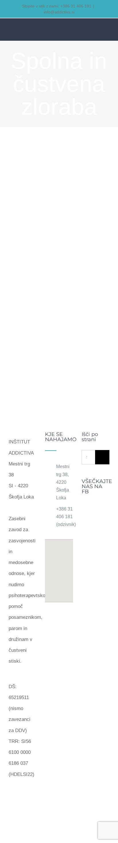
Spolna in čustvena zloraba (39, 246)
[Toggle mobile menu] (107, 31)
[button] (59, 567)
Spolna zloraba (31, 235)
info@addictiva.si (59, 12)
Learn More (59, 343)
